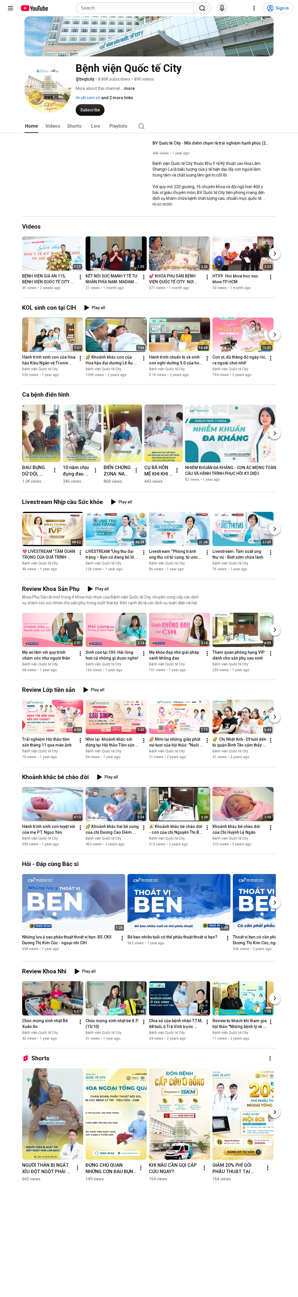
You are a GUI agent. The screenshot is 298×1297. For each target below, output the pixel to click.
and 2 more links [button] (117, 97)
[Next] (275, 253)
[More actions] (80, 277)
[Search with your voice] (222, 8)
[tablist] (149, 126)
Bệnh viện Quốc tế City (40, 369)
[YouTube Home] (34, 8)
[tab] (31, 126)
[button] (162, 204)
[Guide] (10, 8)
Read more (162, 204)
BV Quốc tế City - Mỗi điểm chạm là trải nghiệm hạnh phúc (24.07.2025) (210, 143)
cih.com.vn (90, 97)
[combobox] (136, 8)
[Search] (202, 8)
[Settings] (254, 8)
